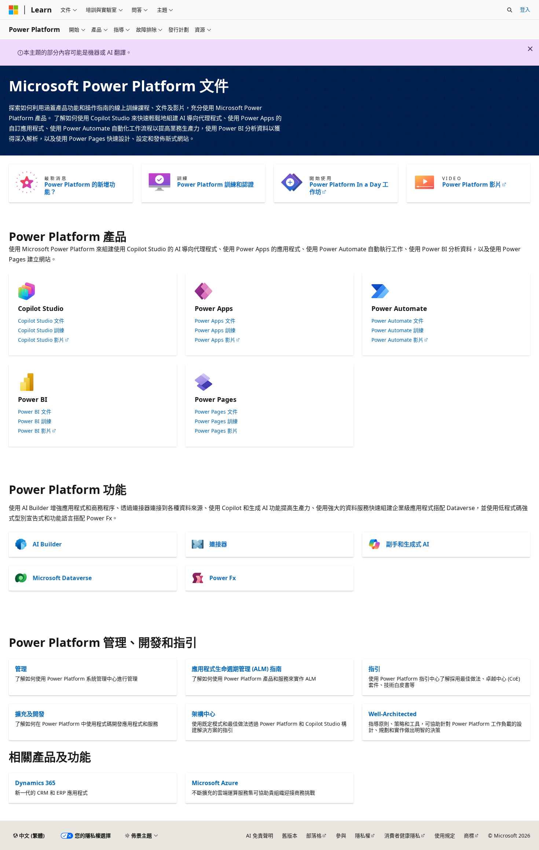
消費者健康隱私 (402, 835)
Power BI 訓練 (34, 421)
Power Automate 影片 (397, 340)
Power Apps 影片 (215, 340)
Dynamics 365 (35, 783)
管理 (21, 669)
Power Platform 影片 (471, 184)
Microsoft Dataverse (62, 578)
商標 (469, 835)
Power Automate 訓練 (397, 330)
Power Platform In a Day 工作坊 (348, 188)
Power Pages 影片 (216, 431)
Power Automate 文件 (397, 321)
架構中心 (203, 714)
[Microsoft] (13, 10)
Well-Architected (392, 714)
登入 (525, 9)
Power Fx (222, 578)
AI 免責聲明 (259, 835)
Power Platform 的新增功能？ (79, 188)
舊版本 (289, 835)
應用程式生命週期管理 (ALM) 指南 (237, 669)
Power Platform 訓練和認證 (215, 184)
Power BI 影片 (34, 431)
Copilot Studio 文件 (41, 321)
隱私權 (362, 835)
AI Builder (47, 544)
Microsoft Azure (215, 783)
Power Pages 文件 (216, 411)
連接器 (218, 544)
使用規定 (444, 835)
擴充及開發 (29, 714)
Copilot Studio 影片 (41, 340)
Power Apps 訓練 (215, 330)
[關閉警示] (530, 49)
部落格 (314, 835)
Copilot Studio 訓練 (41, 330)
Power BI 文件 (34, 411)
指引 (374, 669)
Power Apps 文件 (215, 321)
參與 (341, 835)
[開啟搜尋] (509, 10)
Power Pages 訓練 (216, 421)
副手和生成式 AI (407, 544)
